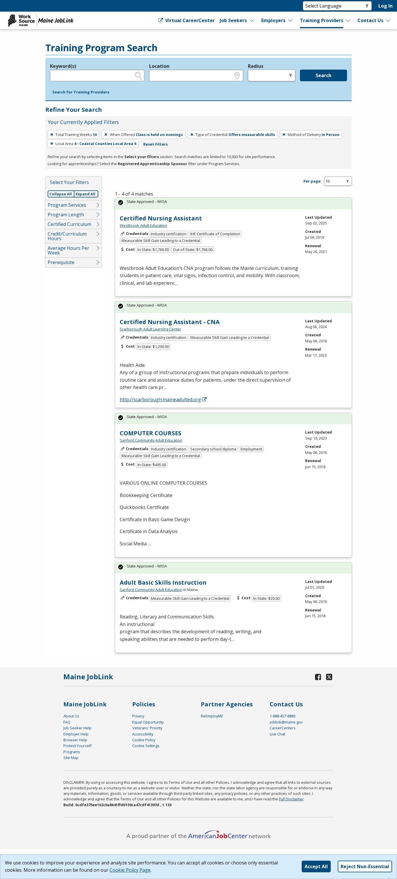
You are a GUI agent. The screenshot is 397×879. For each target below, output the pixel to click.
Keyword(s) (63, 66)
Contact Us (370, 20)
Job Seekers (233, 20)
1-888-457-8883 (283, 716)
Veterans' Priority (147, 728)
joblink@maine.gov (286, 722)
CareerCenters (283, 728)
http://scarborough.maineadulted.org (160, 399)
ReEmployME (212, 716)
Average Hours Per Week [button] (68, 250)
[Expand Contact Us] (388, 20)
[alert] (233, 203)
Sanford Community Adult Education (151, 440)
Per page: (312, 181)
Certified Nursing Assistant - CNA (170, 322)
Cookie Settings (146, 745)
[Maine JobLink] (41, 20)
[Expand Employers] (290, 20)
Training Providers (321, 20)
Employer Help (76, 734)
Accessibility (142, 734)
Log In (385, 6)
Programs (71, 751)
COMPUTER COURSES (150, 433)
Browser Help (75, 739)
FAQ (66, 722)
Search (323, 75)
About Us (71, 716)
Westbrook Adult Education (143, 225)
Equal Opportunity (148, 722)
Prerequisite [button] (61, 262)
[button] (81, 92)
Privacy (138, 716)
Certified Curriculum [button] (69, 224)
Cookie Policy (143, 739)
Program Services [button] (67, 205)
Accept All (316, 866)
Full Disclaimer (291, 799)
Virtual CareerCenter (189, 20)
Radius (255, 66)
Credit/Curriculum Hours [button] (67, 236)
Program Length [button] (66, 214)
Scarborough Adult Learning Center (150, 329)
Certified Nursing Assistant (161, 218)
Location (159, 66)
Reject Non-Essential (365, 866)
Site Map (70, 757)
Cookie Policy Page (130, 870)
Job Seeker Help (77, 728)
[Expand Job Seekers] (252, 20)
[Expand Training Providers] (348, 20)
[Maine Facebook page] (318, 677)
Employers (273, 20)
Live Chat (277, 734)
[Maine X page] (329, 677)
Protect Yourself (77, 745)
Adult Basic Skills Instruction (163, 582)
